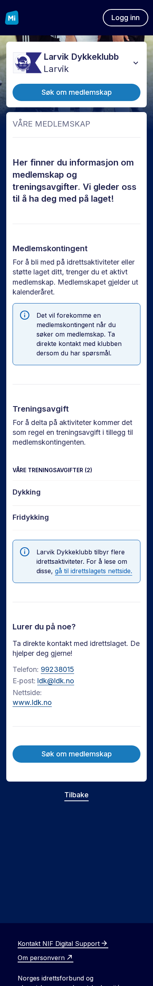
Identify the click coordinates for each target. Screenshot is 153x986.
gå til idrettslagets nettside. (93, 571)
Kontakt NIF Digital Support (59, 943)
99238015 (57, 669)
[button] (135, 63)
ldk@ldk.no (55, 681)
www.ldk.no (32, 702)
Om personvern (41, 958)
